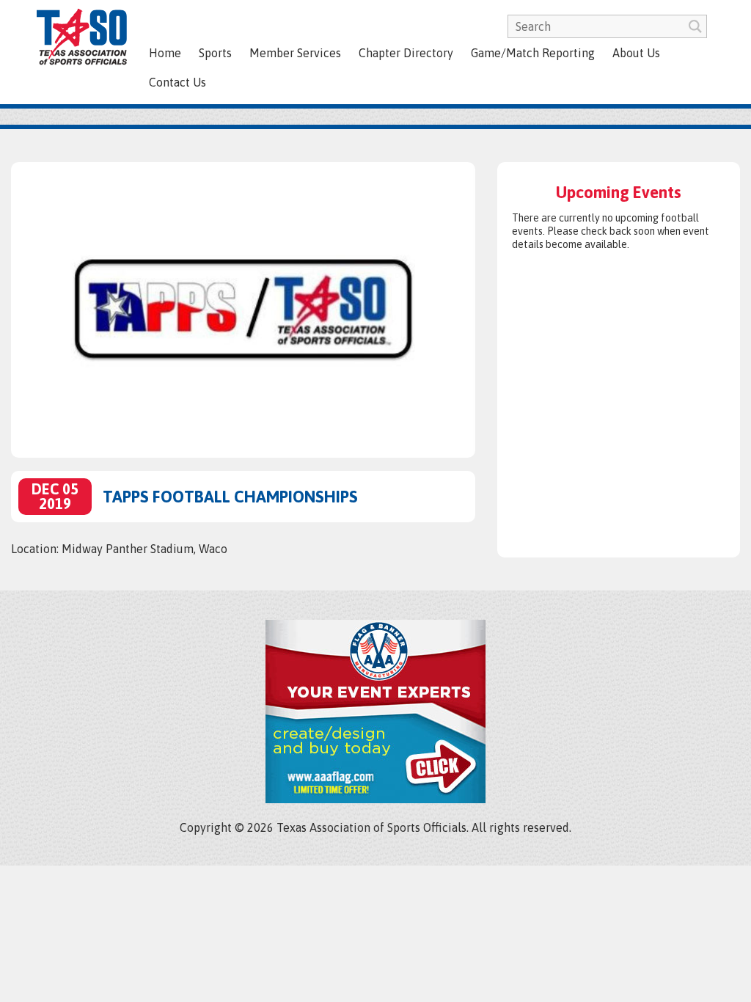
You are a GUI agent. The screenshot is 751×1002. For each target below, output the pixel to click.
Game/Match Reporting (533, 52)
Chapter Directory (406, 52)
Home (165, 52)
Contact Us (177, 82)
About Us (636, 52)
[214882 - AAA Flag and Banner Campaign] (375, 798)
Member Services (295, 52)
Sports (215, 52)
